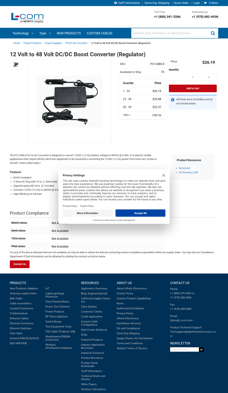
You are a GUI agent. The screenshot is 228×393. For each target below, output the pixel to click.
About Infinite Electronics (132, 288)
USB (72, 331)
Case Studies (89, 306)
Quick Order (181, 3)
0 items (213, 3)
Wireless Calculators (93, 389)
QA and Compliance (128, 328)
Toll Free (167, 14)
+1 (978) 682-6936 (180, 297)
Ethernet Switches (20, 328)
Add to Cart (192, 88)
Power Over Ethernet (57, 306)
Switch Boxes (53, 321)
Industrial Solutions (92, 353)
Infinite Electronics (128, 318)
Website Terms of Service (132, 348)
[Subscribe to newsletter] (201, 349)
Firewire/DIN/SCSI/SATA (24, 338)
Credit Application (91, 316)
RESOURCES (90, 283)
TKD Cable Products (57, 331)
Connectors (26, 308)
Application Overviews (94, 288)
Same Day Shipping (156, 3)
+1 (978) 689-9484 (180, 309)
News (120, 303)
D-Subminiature (19, 313)
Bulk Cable (16, 298)
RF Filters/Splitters (56, 316)
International (205, 14)
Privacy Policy (125, 313)
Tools (68, 326)
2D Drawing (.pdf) (188, 172)
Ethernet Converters (21, 323)
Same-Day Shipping (128, 333)
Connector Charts (91, 311)
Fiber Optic (16, 333)
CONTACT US (180, 283)
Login (196, 3)
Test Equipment (54, 326)
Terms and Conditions (130, 343)
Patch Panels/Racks (57, 301)
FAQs (84, 334)
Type (43, 33)
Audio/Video (29, 293)
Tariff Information (129, 3)
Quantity (174, 69)
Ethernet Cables (19, 318)
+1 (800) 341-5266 (180, 293)
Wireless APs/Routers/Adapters (58, 346)
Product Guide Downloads (89, 364)
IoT (47, 288)
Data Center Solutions (94, 329)
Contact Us (20, 264)
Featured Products (92, 339)
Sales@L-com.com (181, 320)
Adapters (32, 288)
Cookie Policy (125, 293)
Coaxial (14, 308)
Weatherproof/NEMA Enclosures (57, 338)
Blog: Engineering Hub (94, 293)
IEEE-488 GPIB (18, 343)
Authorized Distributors (130, 308)
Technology (21, 33)
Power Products (54, 311)
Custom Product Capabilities (134, 298)
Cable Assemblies (20, 303)
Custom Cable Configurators (89, 323)
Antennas (15, 293)
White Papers (89, 384)
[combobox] (174, 33)
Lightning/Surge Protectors (54, 295)
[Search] (213, 33)
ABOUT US (124, 283)
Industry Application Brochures (93, 346)
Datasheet (184, 168)
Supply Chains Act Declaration (135, 338)
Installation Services (129, 323)
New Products (18, 288)
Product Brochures (92, 358)
